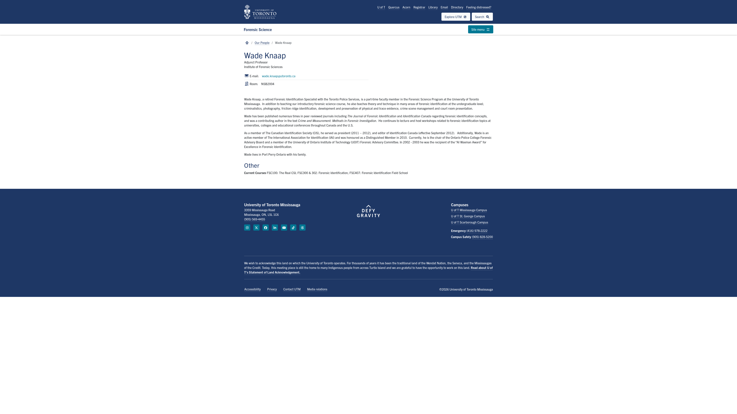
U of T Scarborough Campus (469, 222)
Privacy (272, 289)
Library (433, 7)
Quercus (393, 7)
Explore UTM (453, 17)
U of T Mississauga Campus (469, 210)
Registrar (419, 7)
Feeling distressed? (478, 7)
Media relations (317, 289)
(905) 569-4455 (254, 219)
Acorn (406, 7)
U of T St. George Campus (468, 216)
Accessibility (252, 289)
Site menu (478, 29)
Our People (262, 42)
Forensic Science (258, 29)
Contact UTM (292, 289)
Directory (457, 7)
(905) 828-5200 (482, 237)
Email (444, 7)
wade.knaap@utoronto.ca (278, 76)
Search (480, 17)
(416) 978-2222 (477, 230)
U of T (381, 7)
